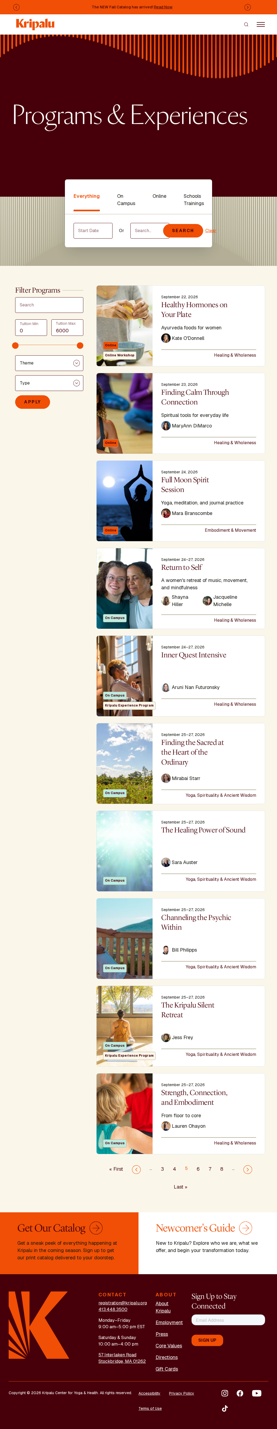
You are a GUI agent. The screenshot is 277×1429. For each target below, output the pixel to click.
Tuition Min (29, 323)
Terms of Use (150, 1408)
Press (162, 1334)
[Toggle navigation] (260, 24)
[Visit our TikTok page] (225, 1408)
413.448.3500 (112, 1309)
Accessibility (149, 1393)
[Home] (35, 22)
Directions (167, 1357)
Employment (169, 1322)
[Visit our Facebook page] (240, 1393)
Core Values (169, 1346)
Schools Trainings (194, 199)
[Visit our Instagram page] (225, 1393)
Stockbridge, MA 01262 (122, 1361)
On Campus (126, 199)
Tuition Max (66, 323)
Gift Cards (167, 1369)
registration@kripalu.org (122, 1303)
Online (159, 196)
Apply (32, 402)
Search (183, 230)
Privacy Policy (181, 1393)
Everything (87, 196)
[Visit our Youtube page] (257, 1393)
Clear (210, 230)
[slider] (15, 345)
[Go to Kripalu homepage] (39, 1325)
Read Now (163, 7)
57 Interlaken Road (117, 1355)
